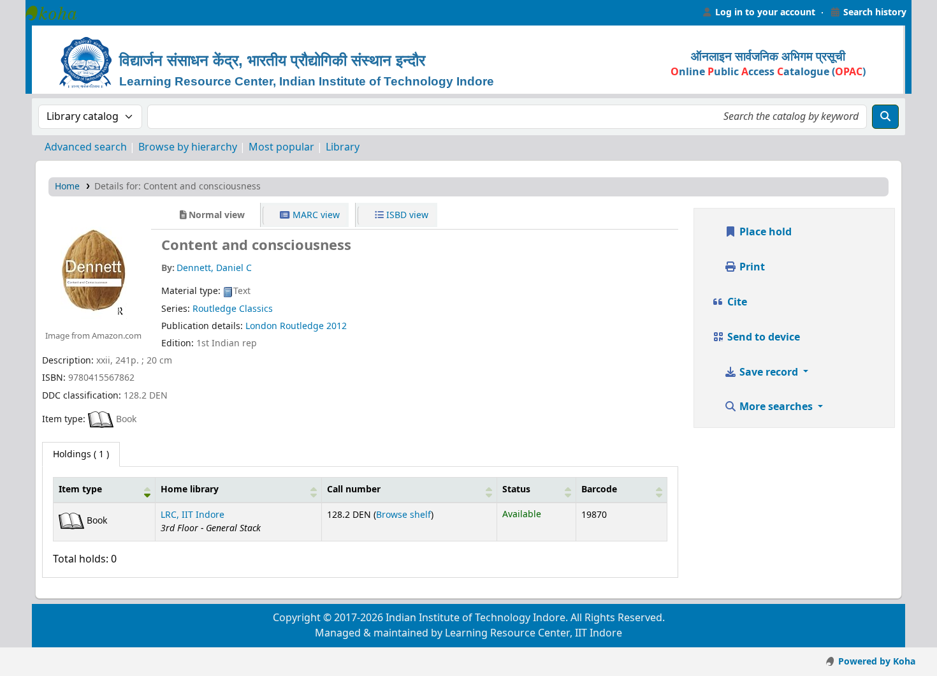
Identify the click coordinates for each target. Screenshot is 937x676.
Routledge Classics (232, 309)
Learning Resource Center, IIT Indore (57, 13)
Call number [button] (354, 489)
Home (67, 186)
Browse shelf (403, 515)
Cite (736, 302)
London (261, 326)
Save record (769, 372)
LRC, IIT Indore (192, 515)
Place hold (764, 232)
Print (751, 267)
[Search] (885, 117)
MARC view (315, 215)
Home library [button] (190, 489)
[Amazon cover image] (93, 267)
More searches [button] (776, 407)
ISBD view (406, 215)
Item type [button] (80, 489)
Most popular (281, 147)
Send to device (762, 337)
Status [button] (516, 489)
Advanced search (86, 147)
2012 (336, 326)
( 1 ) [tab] (81, 454)
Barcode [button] (599, 489)
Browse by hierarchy (187, 147)
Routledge (303, 326)
